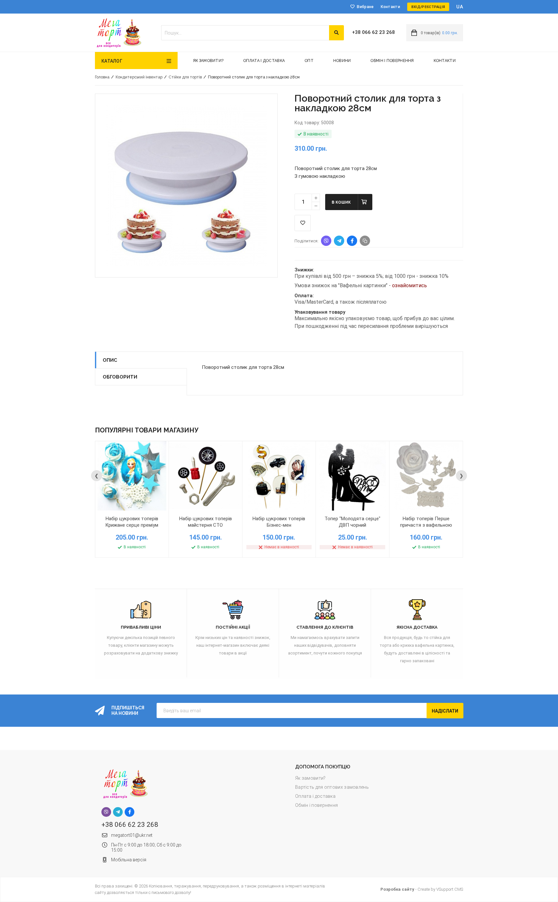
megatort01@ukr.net (131, 835)
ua (459, 7)
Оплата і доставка (264, 60)
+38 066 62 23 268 (373, 32)
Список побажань (302, 223)
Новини (342, 60)
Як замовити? (208, 60)
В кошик (341, 202)
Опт (309, 60)
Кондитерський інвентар (139, 77)
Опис (110, 360)
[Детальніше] (156, 516)
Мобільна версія (128, 859)
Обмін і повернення (392, 60)
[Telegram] (118, 812)
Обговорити (120, 377)
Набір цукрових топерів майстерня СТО (205, 522)
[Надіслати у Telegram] (339, 241)
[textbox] (245, 32)
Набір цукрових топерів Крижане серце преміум (131, 522)
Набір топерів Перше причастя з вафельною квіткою (426, 525)
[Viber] (106, 812)
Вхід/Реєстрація (428, 7)
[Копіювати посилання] (365, 241)
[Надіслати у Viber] (326, 241)
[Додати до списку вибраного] (132, 516)
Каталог (111, 61)
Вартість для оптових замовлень (332, 787)
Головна (102, 77)
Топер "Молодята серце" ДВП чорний (352, 522)
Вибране (365, 7)
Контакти (390, 7)
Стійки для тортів (185, 77)
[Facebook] (129, 812)
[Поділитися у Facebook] (352, 241)
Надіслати (445, 711)
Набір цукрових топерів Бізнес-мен (279, 522)
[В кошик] (107, 516)
